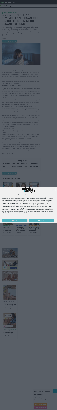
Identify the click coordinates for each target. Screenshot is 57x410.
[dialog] (28, 205)
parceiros (15, 197)
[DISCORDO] (54, 189)
